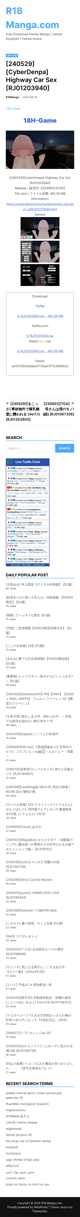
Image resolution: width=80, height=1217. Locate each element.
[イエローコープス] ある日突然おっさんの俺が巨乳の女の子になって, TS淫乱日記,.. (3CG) (38, 1017)
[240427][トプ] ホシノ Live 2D (28, 1033)
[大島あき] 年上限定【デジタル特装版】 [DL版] (39, 584)
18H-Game (12, 55)
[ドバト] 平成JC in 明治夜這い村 (29, 985)
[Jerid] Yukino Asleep (21, 1122)
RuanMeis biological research (27, 1104)
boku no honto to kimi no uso (27, 1184)
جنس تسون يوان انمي (20, 1172)
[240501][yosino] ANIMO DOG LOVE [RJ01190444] (32, 895)
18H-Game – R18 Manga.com (27, 560)
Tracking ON (38, 565)
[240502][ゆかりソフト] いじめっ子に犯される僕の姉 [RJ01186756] (39, 1048)
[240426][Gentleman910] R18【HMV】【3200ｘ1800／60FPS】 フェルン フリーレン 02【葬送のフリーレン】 (40, 698)
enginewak (14, 1129)
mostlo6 (12, 1147)
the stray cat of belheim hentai (28, 1141)
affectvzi (12, 1166)
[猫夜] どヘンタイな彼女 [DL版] (28, 615)
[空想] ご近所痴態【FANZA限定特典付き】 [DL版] (39, 630)
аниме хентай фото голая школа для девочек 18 (34, 1095)
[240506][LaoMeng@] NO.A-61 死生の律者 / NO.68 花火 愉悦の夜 (38, 789)
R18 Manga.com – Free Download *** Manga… (27, 480)
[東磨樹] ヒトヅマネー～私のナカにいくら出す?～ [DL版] (39, 678)
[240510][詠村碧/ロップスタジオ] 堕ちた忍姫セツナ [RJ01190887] (39, 771)
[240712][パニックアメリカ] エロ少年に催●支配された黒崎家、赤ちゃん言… (27, 515)
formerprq (13, 1153)
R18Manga (12, 97)
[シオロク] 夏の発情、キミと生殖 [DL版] (34, 923)
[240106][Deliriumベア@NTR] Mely (31, 910)
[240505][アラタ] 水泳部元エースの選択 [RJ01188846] (34, 951)
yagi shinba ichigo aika (22, 1159)
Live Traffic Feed (28, 462)
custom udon (15, 1178)
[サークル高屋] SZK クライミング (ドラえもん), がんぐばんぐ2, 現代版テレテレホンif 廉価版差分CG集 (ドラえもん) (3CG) (39, 809)
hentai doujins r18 (19, 1135)
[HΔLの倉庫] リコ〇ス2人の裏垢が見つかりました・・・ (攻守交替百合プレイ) (39, 1066)
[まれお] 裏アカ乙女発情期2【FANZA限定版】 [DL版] (38, 661)
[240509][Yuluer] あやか (24, 827)
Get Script (15, 565)
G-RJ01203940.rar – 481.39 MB (40, 316)
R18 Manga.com (51, 1203)
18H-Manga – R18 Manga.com (29, 552)
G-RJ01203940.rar (40, 336)
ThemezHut (39, 1211)
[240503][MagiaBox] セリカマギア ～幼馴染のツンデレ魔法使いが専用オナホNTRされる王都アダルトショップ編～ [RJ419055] (40, 844)
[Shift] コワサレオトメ (22, 936)
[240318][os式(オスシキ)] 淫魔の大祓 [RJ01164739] (32, 864)
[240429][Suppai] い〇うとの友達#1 (32, 734)
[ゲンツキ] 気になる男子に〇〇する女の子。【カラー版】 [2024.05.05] (37, 969)
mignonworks (16, 1110)
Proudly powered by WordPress (27, 1207)
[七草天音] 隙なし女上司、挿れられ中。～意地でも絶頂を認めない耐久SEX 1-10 (38, 718)
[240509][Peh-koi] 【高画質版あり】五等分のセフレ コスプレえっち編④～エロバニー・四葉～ (39, 751)
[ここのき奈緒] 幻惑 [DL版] (25, 646)
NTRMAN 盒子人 (18, 1116)
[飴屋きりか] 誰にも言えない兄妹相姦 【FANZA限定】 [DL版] (39, 599)
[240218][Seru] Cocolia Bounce (29, 880)
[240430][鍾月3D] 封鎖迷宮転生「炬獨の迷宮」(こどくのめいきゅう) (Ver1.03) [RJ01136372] (40, 1000)
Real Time (26, 565)
